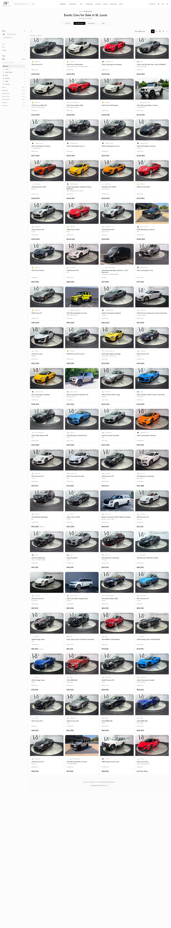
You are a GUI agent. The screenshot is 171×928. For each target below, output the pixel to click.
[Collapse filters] (31, 31)
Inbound (67, 23)
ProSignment (89, 4)
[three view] (156, 31)
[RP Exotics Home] (6, 4)
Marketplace (72, 4)
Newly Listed (12, 34)
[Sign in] (167, 4)
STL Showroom (79, 23)
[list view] (167, 31)
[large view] (153, 31)
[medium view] (160, 31)
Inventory (62, 4)
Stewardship (113, 4)
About (121, 4)
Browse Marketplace (98, 785)
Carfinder (98, 4)
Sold (103, 23)
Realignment (8, 37)
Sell (81, 4)
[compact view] (163, 31)
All (3, 34)
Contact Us (152, 4)
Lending (105, 4)
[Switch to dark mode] (158, 4)
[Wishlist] (163, 4)
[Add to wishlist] (60, 40)
